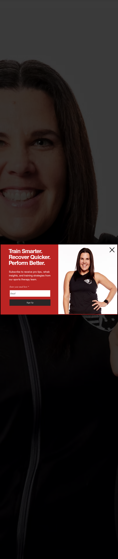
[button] (112, 249)
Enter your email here (18, 287)
